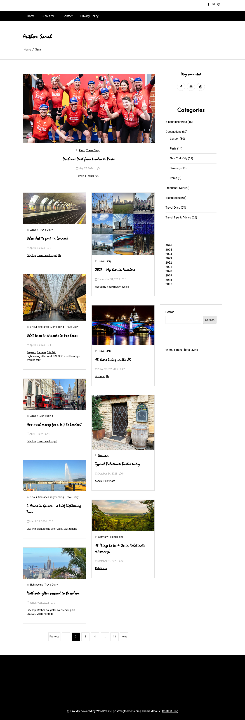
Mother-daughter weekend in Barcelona (53, 593)
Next (124, 636)
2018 (169, 279)
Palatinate (109, 481)
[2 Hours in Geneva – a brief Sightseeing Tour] (54, 475)
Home (31, 16)
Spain (72, 610)
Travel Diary (93, 150)
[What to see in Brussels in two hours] (54, 297)
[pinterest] (218, 4)
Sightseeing (57, 326)
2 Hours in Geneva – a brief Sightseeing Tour (54, 509)
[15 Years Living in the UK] (123, 325)
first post (100, 376)
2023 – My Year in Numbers (115, 270)
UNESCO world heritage (66, 356)
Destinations (174, 131)
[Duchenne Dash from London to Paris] (89, 108)
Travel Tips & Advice (178, 217)
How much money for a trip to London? (54, 424)
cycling (82, 175)
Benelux (41, 352)
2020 (169, 271)
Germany (103, 455)
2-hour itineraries (39, 326)
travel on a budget (47, 255)
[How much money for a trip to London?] (54, 394)
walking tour (34, 359)
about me (100, 286)
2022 (169, 262)
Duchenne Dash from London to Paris (89, 159)
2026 (169, 245)
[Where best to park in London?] (54, 208)
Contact (67, 16)
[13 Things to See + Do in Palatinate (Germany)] (123, 515)
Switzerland (70, 528)
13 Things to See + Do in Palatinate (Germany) (120, 548)
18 (114, 636)
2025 (169, 249)
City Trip (31, 255)
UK (96, 175)
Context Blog (170, 711)
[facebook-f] (208, 4)
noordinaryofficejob (118, 286)
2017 (169, 284)
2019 (169, 275)
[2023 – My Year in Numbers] (123, 224)
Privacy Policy (89, 16)
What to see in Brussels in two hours (52, 335)
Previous (54, 636)
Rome (173, 178)
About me (49, 16)
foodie (99, 481)
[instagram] (213, 4)
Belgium (31, 352)
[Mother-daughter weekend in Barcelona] (54, 563)
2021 (169, 267)
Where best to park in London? (48, 238)
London (34, 229)
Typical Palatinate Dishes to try (117, 464)
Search (170, 312)
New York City (178, 158)
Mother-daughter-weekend (52, 610)
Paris (82, 150)
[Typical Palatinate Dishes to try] (123, 422)
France (91, 175)
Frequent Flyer (175, 188)
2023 (169, 258)
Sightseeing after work (40, 356)
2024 (169, 254)
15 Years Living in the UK (113, 360)
